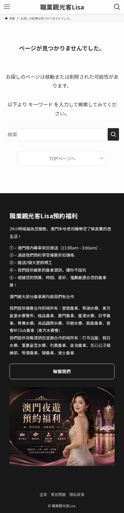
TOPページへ (62, 158)
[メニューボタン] (7, 7)
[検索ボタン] (117, 7)
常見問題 (58, 494)
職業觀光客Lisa (62, 7)
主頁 (43, 494)
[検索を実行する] (113, 134)
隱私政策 (76, 494)
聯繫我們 (62, 371)
